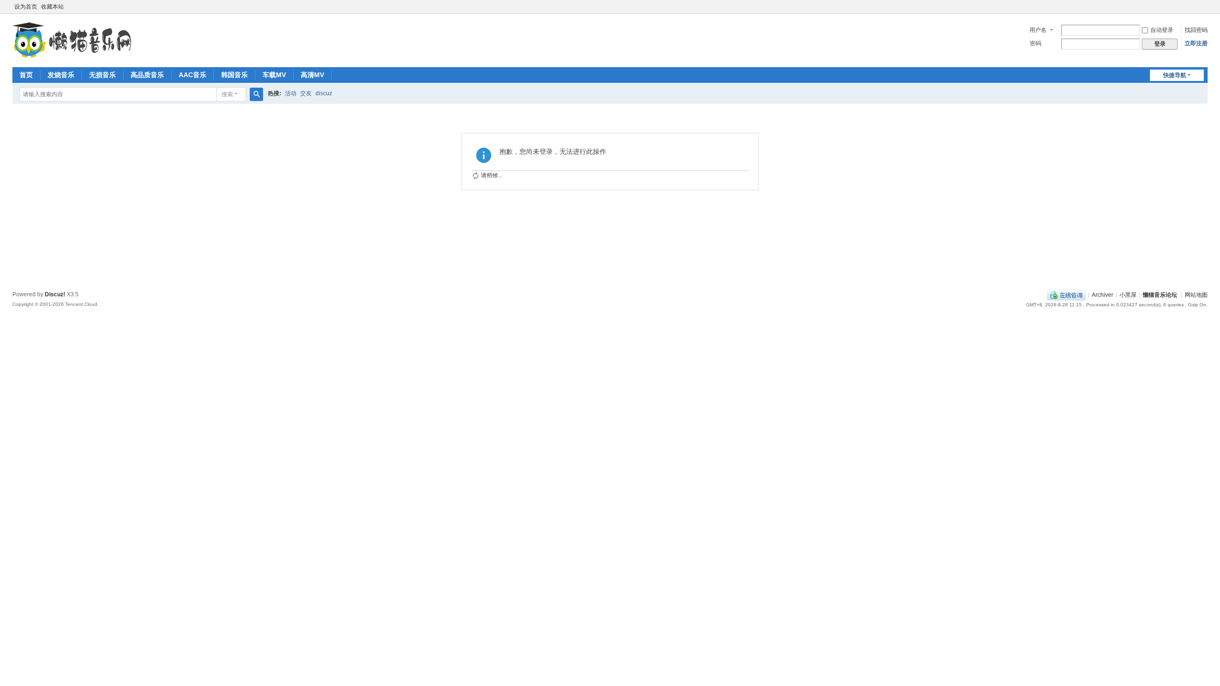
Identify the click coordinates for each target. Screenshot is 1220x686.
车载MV (274, 75)
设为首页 (25, 6)
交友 (306, 93)
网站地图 (1196, 295)
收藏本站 (52, 6)
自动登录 (1161, 30)
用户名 (1038, 30)
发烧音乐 (61, 75)
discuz (323, 93)
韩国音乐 (234, 75)
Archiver (1102, 295)
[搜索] (256, 94)
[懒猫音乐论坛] (72, 57)
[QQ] (1066, 295)
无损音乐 (102, 75)
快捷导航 (1174, 75)
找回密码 (1196, 30)
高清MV (312, 75)
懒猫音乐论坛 (1160, 295)
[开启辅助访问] (1205, 6)
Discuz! (55, 294)
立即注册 (1196, 43)
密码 (1035, 43)
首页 (26, 75)
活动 (290, 93)
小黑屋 (1128, 295)
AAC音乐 (192, 75)
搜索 (227, 94)
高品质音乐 (147, 75)
